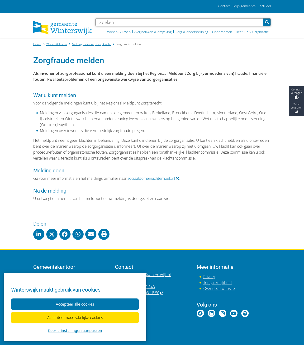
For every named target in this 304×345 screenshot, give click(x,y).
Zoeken (267, 22)
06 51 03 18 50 (146, 292)
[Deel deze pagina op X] (51, 234)
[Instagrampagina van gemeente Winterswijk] (222, 313)
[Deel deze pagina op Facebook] (65, 234)
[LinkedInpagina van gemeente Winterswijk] (211, 313)
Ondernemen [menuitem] (222, 32)
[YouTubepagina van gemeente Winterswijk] (234, 313)
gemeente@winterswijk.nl (149, 274)
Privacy (209, 276)
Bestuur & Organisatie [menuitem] (252, 32)
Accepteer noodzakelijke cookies (75, 317)
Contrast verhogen (296, 91)
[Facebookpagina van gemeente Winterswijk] (200, 313)
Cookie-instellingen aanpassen (75, 330)
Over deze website (219, 288)
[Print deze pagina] (103, 234)
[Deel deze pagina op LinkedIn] (38, 234)
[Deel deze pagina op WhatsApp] (78, 234)
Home (37, 44)
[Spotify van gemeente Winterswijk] (245, 313)
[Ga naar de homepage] (62, 28)
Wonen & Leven (56, 44)
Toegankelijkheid (217, 282)
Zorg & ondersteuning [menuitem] (192, 32)
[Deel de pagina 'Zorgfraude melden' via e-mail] (90, 234)
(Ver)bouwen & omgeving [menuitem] (152, 32)
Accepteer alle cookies (75, 304)
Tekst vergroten (296, 106)
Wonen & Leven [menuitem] (119, 32)
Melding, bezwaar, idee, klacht (91, 44)
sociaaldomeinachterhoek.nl (151, 178)
